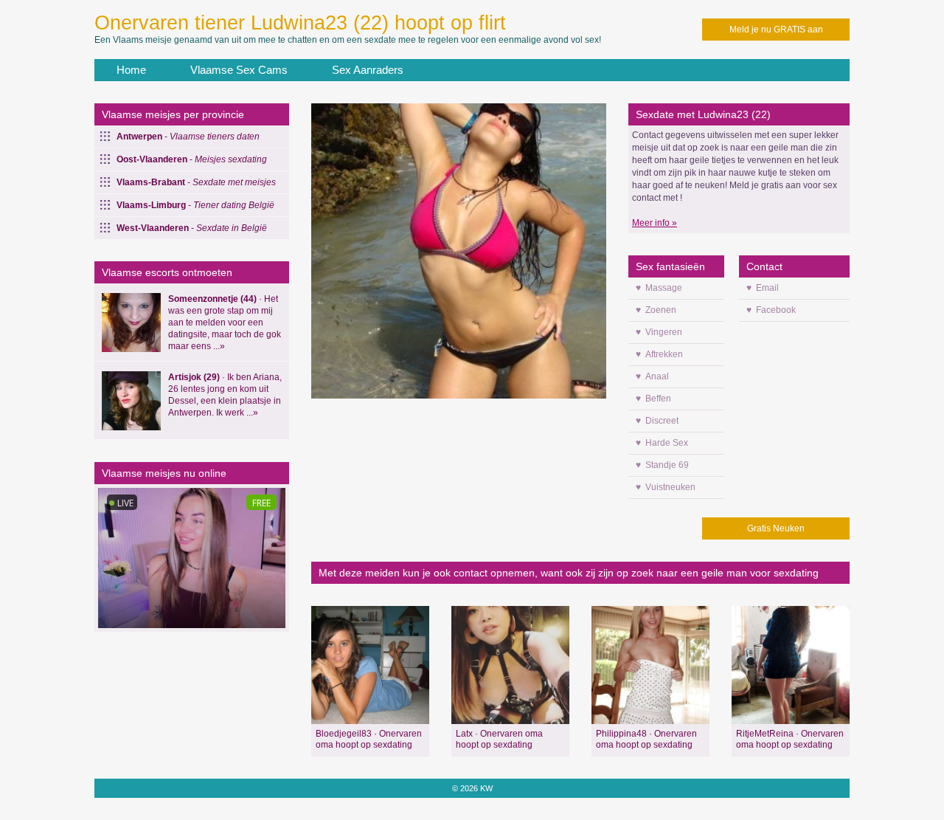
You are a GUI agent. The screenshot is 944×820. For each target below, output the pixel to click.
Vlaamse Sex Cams (239, 69)
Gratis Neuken (776, 528)
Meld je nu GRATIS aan (776, 29)
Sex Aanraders (367, 69)
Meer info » (654, 223)
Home (131, 69)
